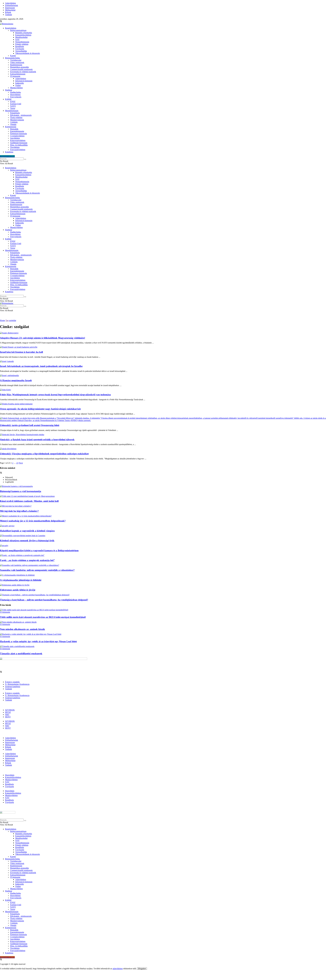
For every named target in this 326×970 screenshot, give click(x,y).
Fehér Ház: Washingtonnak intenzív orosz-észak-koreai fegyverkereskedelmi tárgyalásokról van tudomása (55, 394)
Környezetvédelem (17, 140)
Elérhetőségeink (11, 5)
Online (18, 85)
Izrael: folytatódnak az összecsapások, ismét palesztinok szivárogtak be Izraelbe (41, 366)
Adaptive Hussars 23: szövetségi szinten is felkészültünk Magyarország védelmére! (42, 338)
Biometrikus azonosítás (19, 67)
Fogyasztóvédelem (17, 150)
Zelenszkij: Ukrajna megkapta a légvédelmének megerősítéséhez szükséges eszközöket (44, 453)
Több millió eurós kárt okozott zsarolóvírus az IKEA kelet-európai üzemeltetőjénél (43, 617)
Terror (12, 108)
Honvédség (9, 775)
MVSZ (8, 712)
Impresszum (10, 8)
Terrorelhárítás (21, 51)
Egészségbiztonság (17, 74)
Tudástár (8, 15)
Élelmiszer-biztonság (18, 133)
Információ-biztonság (23, 81)
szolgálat (12, 320)
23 (17, 463)
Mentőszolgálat (21, 37)
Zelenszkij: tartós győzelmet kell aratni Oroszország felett (29, 425)
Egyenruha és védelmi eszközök (23, 72)
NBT (7, 714)
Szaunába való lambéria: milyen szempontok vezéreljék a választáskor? (37, 570)
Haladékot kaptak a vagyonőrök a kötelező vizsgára (27, 530)
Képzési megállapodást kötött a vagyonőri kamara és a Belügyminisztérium (39, 550)
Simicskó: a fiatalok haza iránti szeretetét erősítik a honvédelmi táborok (37, 439)
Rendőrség (19, 46)
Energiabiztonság (17, 131)
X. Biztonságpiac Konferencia (17, 684)
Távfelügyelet (15, 60)
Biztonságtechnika (12, 58)
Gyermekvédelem (17, 136)
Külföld (8, 99)
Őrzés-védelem (16, 117)
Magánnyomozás (17, 120)
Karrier (13, 56)
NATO (13, 106)
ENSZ (12, 101)
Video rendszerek (17, 62)
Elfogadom (142, 969)
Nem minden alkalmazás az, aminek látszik (22, 629)
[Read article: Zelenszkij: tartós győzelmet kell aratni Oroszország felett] (163, 419)
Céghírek (14, 122)
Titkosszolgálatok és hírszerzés (27, 53)
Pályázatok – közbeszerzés (21, 115)
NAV (17, 39)
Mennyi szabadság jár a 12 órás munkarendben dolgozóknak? (33, 520)
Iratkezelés (19, 83)
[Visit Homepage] (6, 24)
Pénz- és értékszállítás (19, 145)
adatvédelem (118, 968)
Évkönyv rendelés (12, 682)
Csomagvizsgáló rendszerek (21, 69)
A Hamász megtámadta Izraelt (16, 380)
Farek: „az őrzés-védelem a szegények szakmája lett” (27, 560)
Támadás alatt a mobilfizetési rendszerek (21, 653)
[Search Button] (25, 159)
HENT (8, 717)
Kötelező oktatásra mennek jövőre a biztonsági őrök (27, 540)
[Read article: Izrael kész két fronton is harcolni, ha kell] (163, 347)
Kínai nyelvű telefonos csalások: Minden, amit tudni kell (29, 501)
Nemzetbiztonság (22, 42)
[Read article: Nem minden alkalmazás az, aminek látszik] (163, 622)
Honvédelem (15, 94)
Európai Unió (15, 104)
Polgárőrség (15, 113)
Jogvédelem (15, 138)
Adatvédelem (10, 3)
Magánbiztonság (11, 111)
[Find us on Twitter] (1, 21)
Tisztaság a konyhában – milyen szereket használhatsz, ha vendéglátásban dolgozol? (44, 599)
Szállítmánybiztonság (18, 143)
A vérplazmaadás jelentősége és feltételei (20, 580)
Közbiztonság (10, 127)
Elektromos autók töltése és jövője (17, 589)
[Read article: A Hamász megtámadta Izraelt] (163, 375)
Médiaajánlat (10, 10)
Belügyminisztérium (18, 30)
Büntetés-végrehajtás (23, 33)
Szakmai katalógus (12, 686)
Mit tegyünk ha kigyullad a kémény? (19, 511)
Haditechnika (15, 92)
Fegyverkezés (15, 97)
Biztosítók (14, 129)
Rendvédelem (10, 28)
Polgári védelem (21, 44)
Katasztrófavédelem (23, 35)
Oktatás (13, 124)
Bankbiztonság (16, 65)
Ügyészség (19, 49)
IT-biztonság (15, 76)
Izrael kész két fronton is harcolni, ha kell (21, 352)
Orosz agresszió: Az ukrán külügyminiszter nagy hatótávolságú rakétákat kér (40, 408)
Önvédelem (14, 147)
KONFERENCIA (7, 156)
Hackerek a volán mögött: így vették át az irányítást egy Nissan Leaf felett (38, 641)
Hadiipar (8, 90)
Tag (7, 320)
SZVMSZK (10, 710)
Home (2, 320)
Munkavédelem (16, 88)
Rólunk (8, 12)
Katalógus (9, 152)
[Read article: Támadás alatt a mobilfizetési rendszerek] (163, 646)
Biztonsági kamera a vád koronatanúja (20, 491)
